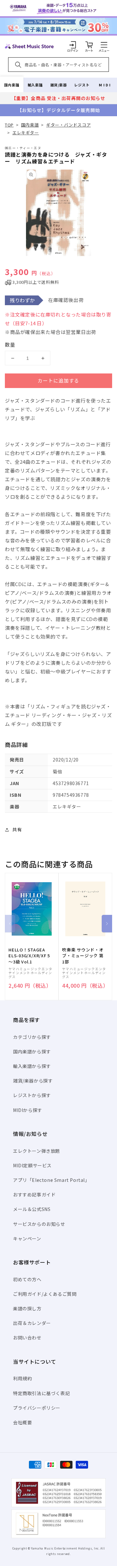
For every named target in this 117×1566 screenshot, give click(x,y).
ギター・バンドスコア (68, 125)
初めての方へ (27, 1279)
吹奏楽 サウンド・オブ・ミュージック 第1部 (83, 955)
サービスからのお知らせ (39, 1224)
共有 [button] (17, 829)
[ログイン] (73, 45)
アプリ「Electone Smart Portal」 (51, 1180)
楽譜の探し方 (27, 1308)
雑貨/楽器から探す (33, 1080)
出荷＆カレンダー (32, 1323)
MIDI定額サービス (32, 1165)
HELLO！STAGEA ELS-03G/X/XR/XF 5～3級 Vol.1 (29, 955)
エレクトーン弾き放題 (36, 1151)
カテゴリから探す (32, 1037)
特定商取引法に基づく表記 (41, 1393)
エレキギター (25, 132)
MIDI (105, 84)
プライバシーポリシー (36, 1408)
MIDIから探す (27, 1110)
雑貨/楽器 (58, 84)
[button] (104, 45)
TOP (9, 125)
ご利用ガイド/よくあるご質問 (44, 1294)
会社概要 (22, 1422)
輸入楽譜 (35, 84)
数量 (10, 344)
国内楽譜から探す (32, 1051)
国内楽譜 (11, 84)
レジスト (82, 84)
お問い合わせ (27, 1337)
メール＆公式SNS (31, 1209)
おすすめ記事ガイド (34, 1194)
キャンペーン (27, 1238)
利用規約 (22, 1378)
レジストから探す (32, 1095)
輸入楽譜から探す (32, 1066)
